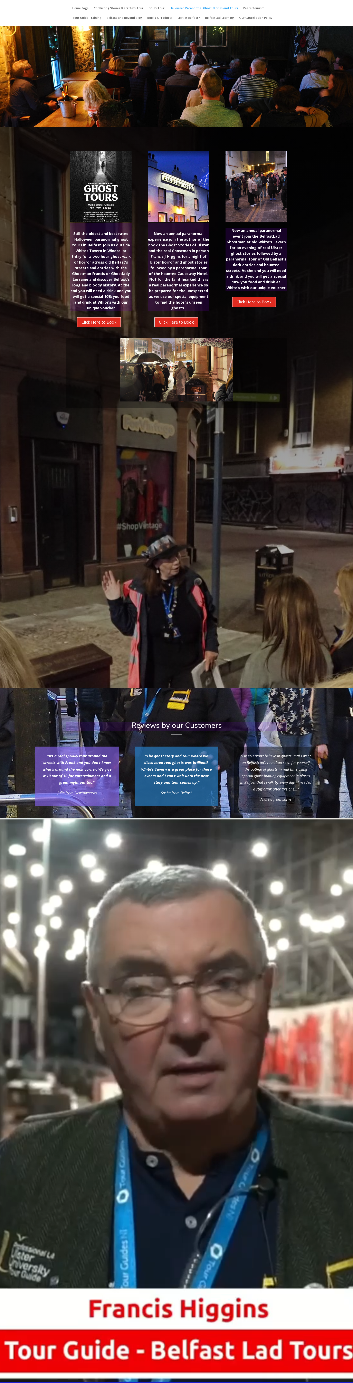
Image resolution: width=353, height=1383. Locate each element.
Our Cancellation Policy (255, 18)
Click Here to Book (99, 322)
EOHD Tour (156, 8)
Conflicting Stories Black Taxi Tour (118, 8)
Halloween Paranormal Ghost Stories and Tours (204, 8)
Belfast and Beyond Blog (124, 18)
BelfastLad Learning (219, 18)
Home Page (80, 8)
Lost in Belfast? (189, 18)
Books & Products (159, 18)
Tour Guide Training (86, 18)
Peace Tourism (253, 8)
